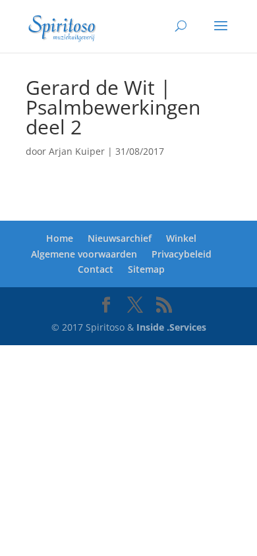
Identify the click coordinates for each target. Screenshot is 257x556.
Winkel (181, 238)
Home (59, 238)
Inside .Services (171, 327)
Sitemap (146, 269)
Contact (95, 269)
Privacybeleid (182, 254)
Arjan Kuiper (77, 151)
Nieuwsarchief (120, 238)
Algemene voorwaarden (84, 254)
